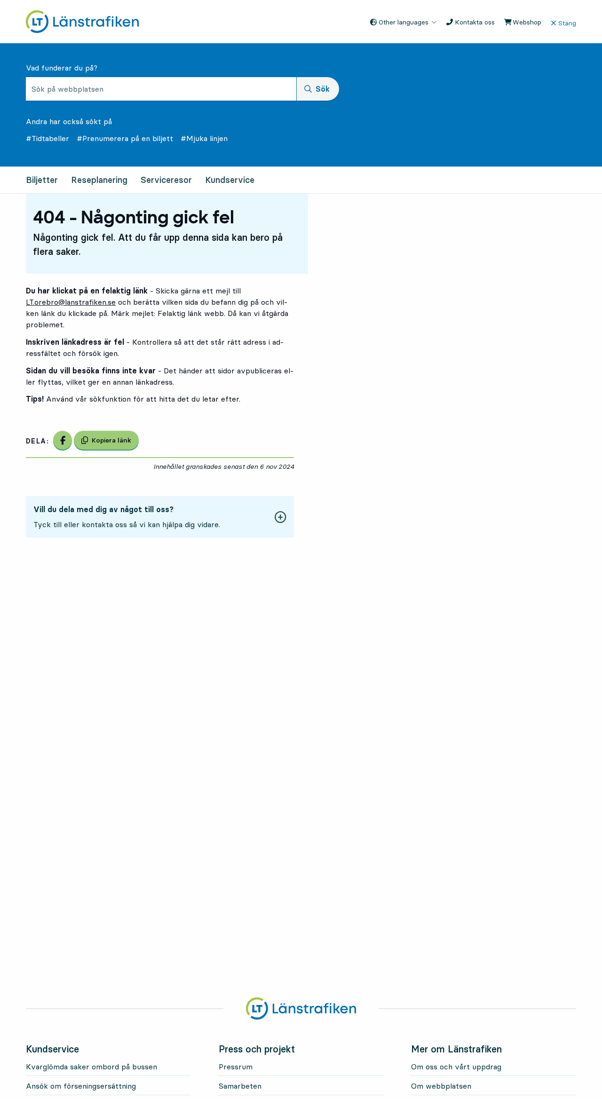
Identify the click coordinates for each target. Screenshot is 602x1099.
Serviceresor (166, 179)
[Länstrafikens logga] (82, 20)
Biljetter (42, 179)
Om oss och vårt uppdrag (456, 1066)
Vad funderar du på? (61, 67)
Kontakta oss (474, 22)
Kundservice (229, 179)
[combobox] (161, 89)
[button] (160, 517)
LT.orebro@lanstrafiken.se (71, 302)
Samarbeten (240, 1086)
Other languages (402, 22)
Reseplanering (99, 179)
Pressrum (236, 1066)
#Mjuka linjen (204, 138)
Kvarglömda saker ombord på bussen (91, 1066)
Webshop (526, 22)
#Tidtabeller (47, 138)
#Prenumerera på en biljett (125, 138)
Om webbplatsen (441, 1086)
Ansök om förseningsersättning (81, 1086)
